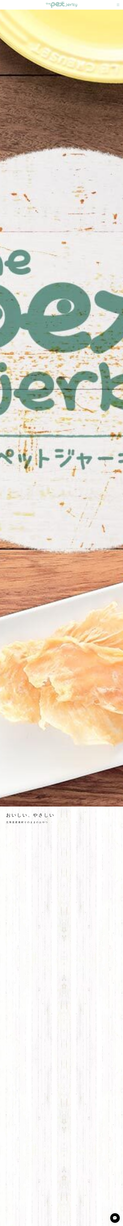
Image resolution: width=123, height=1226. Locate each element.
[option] (61, 408)
